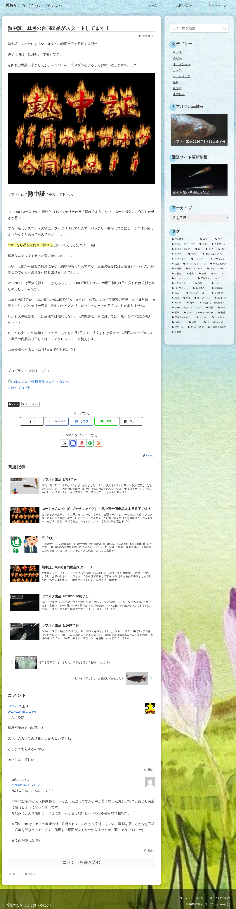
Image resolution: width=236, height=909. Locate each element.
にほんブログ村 (19, 388)
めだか (15, 404)
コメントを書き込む (81, 862)
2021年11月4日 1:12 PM (22, 711)
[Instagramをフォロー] (73, 443)
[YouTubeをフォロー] (81, 443)
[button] (131, 421)
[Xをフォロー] (64, 443)
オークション (32, 404)
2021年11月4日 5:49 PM (25, 785)
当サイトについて (220, 898)
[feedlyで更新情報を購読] (90, 443)
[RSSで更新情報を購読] (98, 443)
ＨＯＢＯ (14, 706)
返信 (150, 769)
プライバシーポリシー (193, 898)
